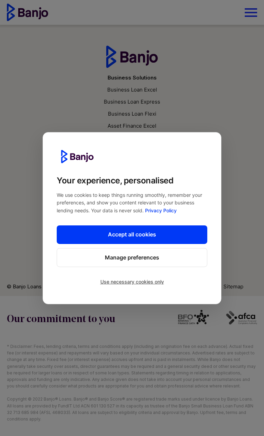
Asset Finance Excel (132, 125)
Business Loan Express (132, 101)
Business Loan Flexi (132, 113)
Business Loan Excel (132, 89)
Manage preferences (132, 257)
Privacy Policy (161, 210)
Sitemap (233, 286)
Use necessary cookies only (132, 282)
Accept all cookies (132, 234)
